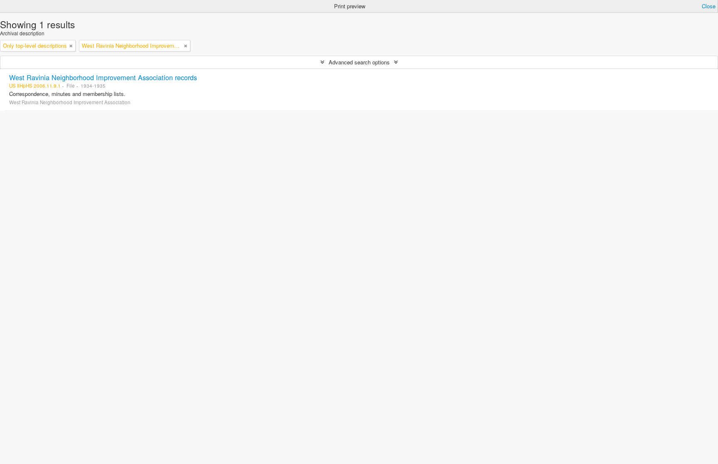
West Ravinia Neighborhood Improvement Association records (103, 77)
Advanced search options (359, 62)
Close (709, 6)
